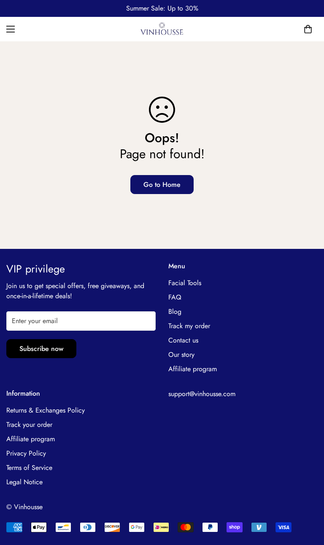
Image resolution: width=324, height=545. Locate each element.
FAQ (174, 297)
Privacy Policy (26, 453)
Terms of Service (29, 467)
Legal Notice (24, 482)
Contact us (183, 340)
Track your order (29, 424)
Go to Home (162, 184)
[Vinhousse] (162, 29)
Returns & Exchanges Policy (45, 410)
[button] (308, 29)
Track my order (189, 326)
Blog (174, 311)
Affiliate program (192, 369)
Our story (181, 354)
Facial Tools (184, 283)
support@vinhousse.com (201, 394)
